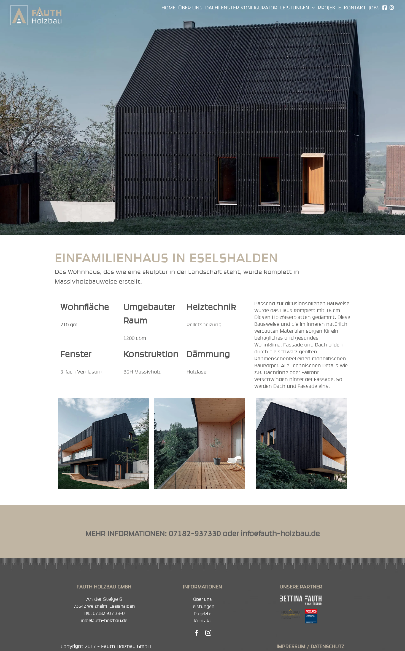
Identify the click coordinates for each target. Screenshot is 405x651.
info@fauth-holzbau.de (280, 533)
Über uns (202, 599)
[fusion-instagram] (208, 633)
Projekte (202, 613)
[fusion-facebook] (197, 633)
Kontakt (202, 620)
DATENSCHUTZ (327, 646)
